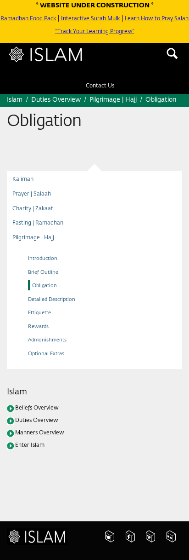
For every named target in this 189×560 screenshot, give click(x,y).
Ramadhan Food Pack (35, 18)
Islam (58, 60)
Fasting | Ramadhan (42, 236)
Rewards (40, 343)
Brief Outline (45, 288)
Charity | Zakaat (37, 219)
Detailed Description (56, 315)
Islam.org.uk (42, 540)
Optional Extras (49, 370)
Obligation (46, 302)
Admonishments (51, 356)
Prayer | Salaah (35, 202)
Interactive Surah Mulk (106, 18)
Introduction (45, 275)
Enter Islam (33, 466)
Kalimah (25, 185)
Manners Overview (44, 453)
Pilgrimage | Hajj (37, 253)
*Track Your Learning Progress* (94, 38)
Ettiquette (42, 329)
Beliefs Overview (41, 425)
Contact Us (100, 90)
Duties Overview (41, 439)
